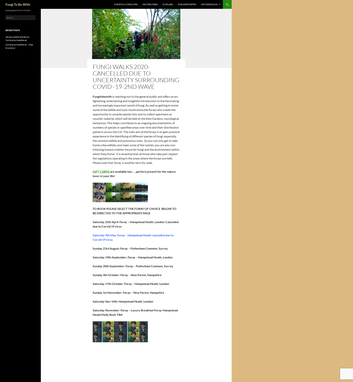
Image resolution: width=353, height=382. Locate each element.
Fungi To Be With (18, 4)
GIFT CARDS (101, 171)
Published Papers (187, 4)
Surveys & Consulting (126, 4)
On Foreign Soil (209, 4)
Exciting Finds (150, 4)
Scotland (168, 4)
